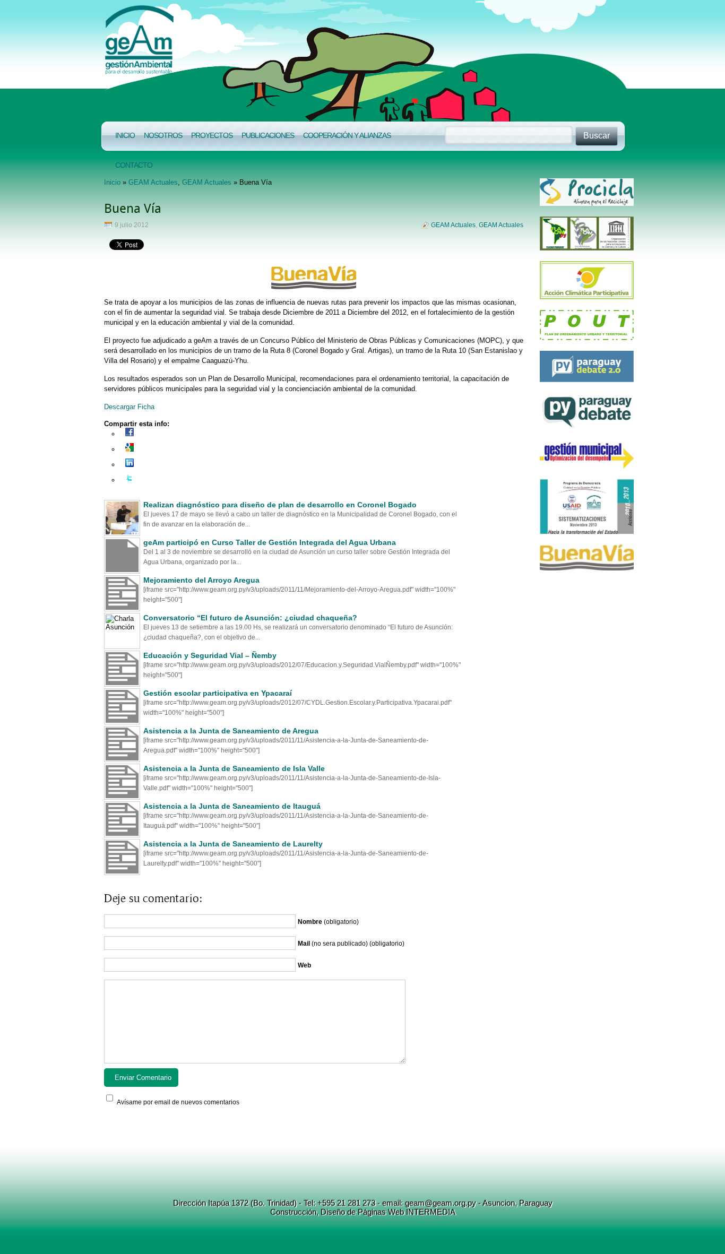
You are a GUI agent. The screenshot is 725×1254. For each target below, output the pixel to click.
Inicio (125, 135)
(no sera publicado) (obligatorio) (351, 943)
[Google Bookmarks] (129, 449)
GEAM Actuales (153, 182)
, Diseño (330, 1211)
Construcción (293, 1211)
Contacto (133, 165)
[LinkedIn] (129, 465)
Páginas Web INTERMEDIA (405, 1211)
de (350, 1211)
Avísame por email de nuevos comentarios (178, 1102)
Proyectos (211, 135)
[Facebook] (129, 434)
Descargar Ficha (129, 407)
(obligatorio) (328, 922)
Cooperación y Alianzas (347, 135)
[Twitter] (129, 480)
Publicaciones (267, 135)
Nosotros (163, 135)
